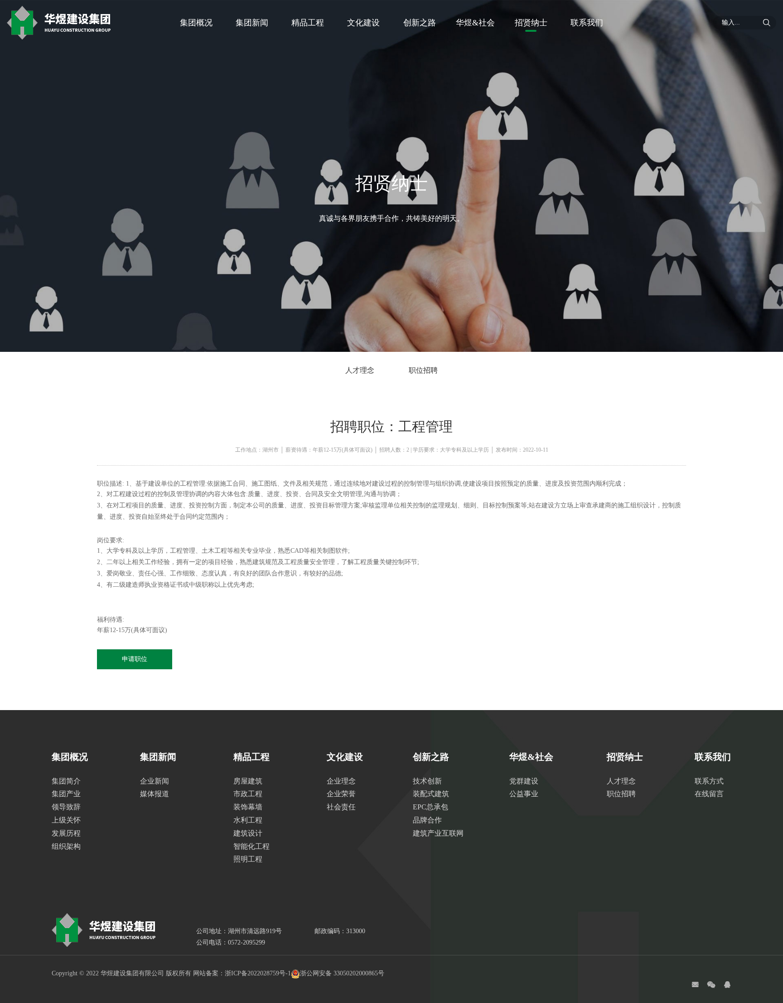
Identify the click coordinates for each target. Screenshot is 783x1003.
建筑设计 (247, 833)
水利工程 (247, 820)
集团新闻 (252, 22)
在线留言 (709, 794)
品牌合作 (427, 820)
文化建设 (363, 22)
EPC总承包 (430, 807)
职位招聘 (423, 370)
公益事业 (523, 794)
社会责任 (341, 807)
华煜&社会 (475, 22)
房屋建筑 (247, 781)
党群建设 (523, 781)
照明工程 (247, 859)
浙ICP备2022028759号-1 (258, 973)
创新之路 (419, 22)
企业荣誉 (341, 794)
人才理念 (359, 370)
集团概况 (196, 22)
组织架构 (66, 846)
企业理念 (341, 781)
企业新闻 (154, 781)
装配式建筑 (431, 794)
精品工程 (307, 22)
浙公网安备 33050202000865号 (342, 973)
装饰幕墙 (247, 807)
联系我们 (586, 22)
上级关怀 (66, 820)
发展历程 (66, 833)
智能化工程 (251, 846)
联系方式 (709, 781)
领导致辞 (66, 807)
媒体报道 (154, 794)
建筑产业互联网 (438, 833)
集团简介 (66, 781)
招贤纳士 (531, 22)
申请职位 (134, 659)
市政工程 (247, 794)
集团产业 (66, 794)
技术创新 (427, 781)
